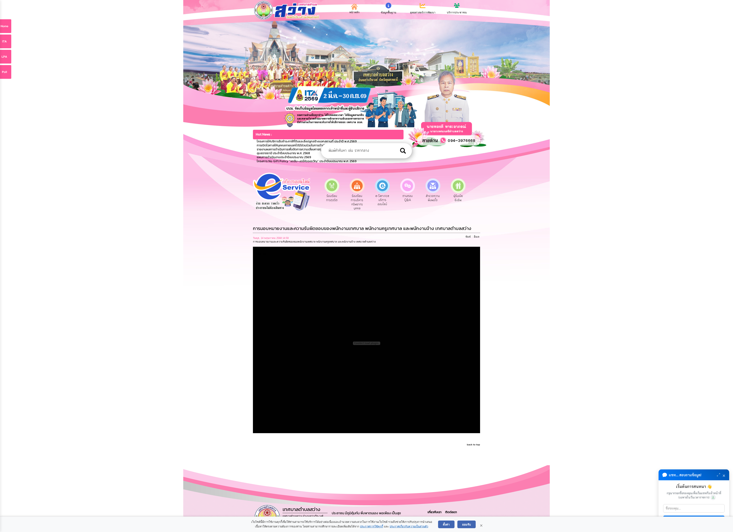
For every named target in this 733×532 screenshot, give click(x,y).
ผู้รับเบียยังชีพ (433, 198)
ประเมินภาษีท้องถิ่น (458, 198)
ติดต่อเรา (450, 512)
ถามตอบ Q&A (382, 198)
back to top (473, 444)
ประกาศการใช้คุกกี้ (371, 526)
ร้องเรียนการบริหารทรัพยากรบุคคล (332, 202)
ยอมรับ (466, 524)
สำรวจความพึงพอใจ (408, 198)
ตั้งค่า (446, 524)
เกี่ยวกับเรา (435, 512)
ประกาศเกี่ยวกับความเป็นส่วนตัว (409, 526)
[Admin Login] (713, 497)
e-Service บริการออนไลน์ (357, 200)
